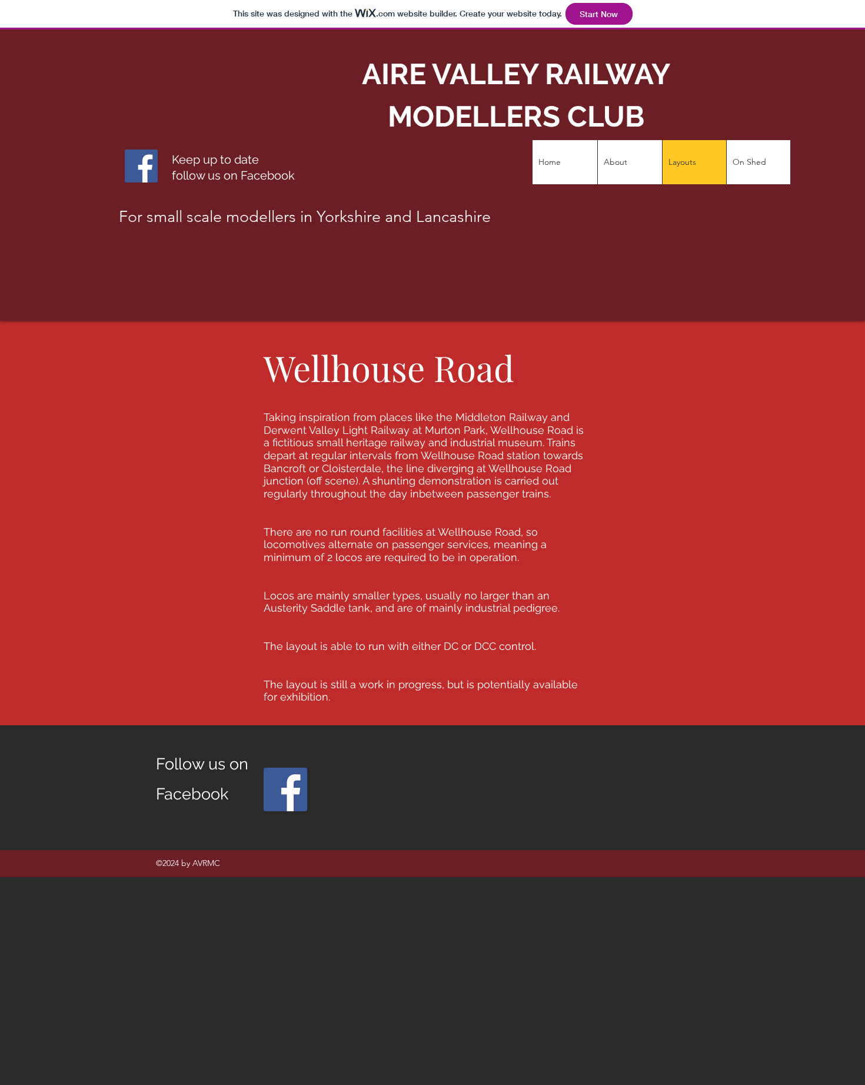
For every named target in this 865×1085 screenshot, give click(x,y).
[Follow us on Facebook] (141, 166)
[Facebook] (285, 789)
